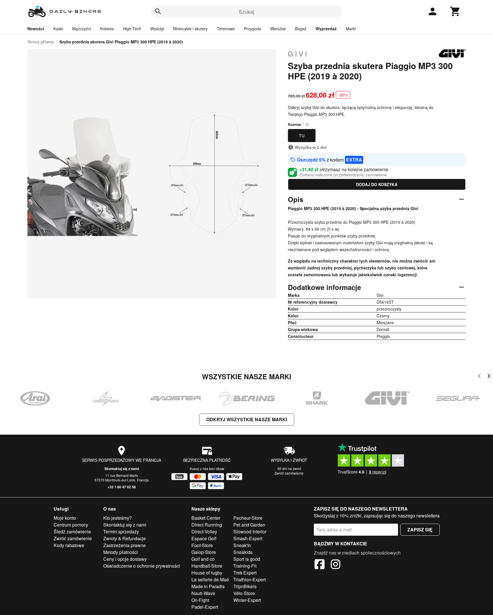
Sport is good (246, 559)
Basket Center (205, 518)
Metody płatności (120, 552)
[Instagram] (335, 565)
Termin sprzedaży (121, 531)
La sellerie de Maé (210, 579)
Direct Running (206, 524)
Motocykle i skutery (190, 28)
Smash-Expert (247, 538)
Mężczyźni (81, 28)
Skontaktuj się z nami (121, 468)
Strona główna (40, 42)
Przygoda (252, 28)
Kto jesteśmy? (117, 518)
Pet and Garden (249, 524)
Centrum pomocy (71, 524)
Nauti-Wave (203, 593)
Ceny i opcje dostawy (125, 559)
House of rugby (206, 572)
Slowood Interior (249, 531)
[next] (489, 377)
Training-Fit (244, 565)
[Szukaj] (158, 11)
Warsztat (278, 28)
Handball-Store (206, 565)
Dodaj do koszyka (376, 184)
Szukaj (246, 11)
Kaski (58, 28)
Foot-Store (202, 545)
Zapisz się (420, 529)
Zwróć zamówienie (289, 473)
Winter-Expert (247, 600)
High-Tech (132, 28)
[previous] (479, 377)
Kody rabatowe (69, 545)
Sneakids (242, 552)
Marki (351, 28)
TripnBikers (244, 586)
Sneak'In (242, 545)
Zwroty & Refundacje (124, 538)
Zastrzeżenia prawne (124, 545)
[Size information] (307, 124)
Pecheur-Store (247, 518)
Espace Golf (203, 538)
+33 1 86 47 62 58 (122, 486)
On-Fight (200, 600)
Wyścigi (157, 28)
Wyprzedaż (326, 28)
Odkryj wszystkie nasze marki (246, 419)
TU (301, 135)
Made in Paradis (208, 586)
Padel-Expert (204, 607)
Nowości (35, 28)
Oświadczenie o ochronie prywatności (141, 565)
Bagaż (300, 28)
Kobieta (107, 28)
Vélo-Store (244, 593)
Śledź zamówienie (72, 531)
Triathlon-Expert (249, 579)
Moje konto (65, 518)
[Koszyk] (455, 11)
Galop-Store (203, 552)
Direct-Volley (204, 531)
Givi (298, 53)
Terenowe (226, 28)
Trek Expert (244, 572)
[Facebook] (319, 565)
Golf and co (203, 559)
